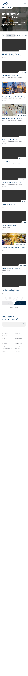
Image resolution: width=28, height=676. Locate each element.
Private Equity (18, 346)
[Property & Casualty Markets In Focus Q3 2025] (14, 239)
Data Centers (5, 338)
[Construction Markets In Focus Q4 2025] (14, 174)
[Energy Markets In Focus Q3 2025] (14, 196)
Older (20, 303)
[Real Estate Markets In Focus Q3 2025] (14, 260)
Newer (7, 303)
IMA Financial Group (5, 3)
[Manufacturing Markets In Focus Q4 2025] (14, 110)
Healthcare (4, 351)
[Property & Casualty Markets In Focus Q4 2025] (14, 88)
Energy (3, 346)
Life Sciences (18, 335)
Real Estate (17, 348)
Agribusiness (5, 333)
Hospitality (17, 333)
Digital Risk (4, 341)
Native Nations (18, 343)
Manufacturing (18, 338)
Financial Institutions (7, 348)
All (3, 35)
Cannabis (19, 35)
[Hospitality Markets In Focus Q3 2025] (14, 281)
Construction (5, 335)
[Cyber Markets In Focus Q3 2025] (14, 217)
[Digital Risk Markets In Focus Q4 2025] (14, 67)
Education (4, 343)
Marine (16, 341)
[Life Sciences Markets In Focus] (14, 153)
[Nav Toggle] (25, 3)
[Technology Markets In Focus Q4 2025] (14, 131)
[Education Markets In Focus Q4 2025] (14, 45)
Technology (17, 351)
